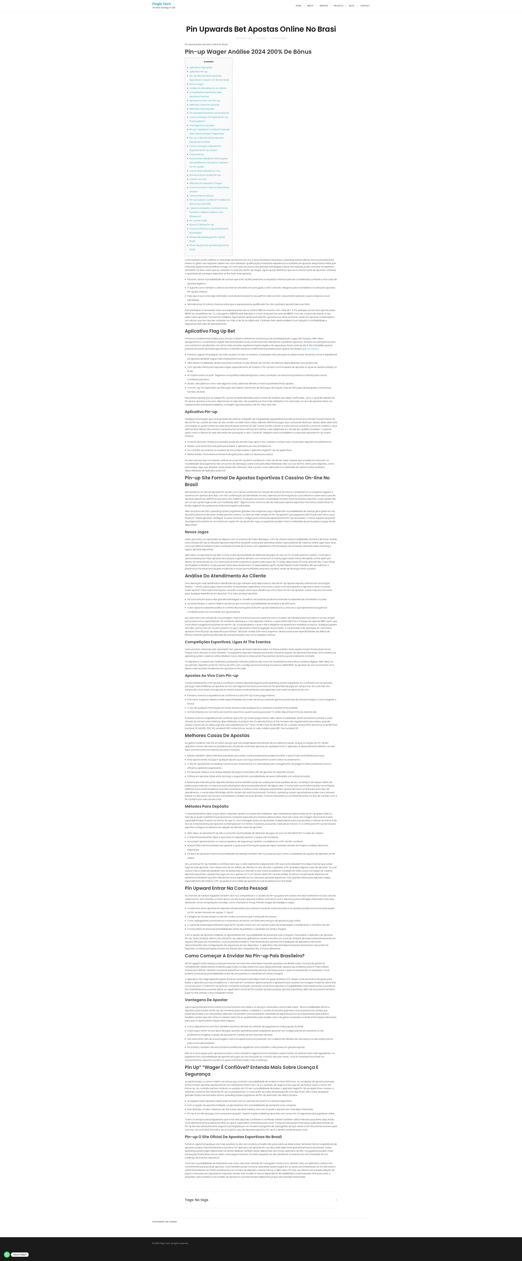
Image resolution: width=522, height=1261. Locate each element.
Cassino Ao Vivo (198, 179)
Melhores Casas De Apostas (204, 104)
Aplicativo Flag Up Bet (201, 67)
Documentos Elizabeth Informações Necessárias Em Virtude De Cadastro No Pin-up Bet (209, 162)
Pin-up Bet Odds (198, 220)
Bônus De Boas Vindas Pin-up (205, 175)
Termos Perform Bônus (201, 195)
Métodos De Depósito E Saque (206, 183)
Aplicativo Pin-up (199, 71)
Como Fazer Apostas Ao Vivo (205, 170)
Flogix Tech (161, 4)
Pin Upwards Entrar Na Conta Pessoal (209, 113)
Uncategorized (278, 38)
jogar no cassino (310, 348)
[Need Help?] (7, 1255)
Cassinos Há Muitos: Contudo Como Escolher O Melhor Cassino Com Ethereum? (209, 212)
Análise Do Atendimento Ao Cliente (208, 88)
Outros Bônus (197, 154)
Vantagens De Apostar (202, 125)
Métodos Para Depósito (202, 108)
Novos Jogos (197, 84)
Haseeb (263, 38)
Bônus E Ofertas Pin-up (202, 224)
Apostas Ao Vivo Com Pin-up (205, 100)
